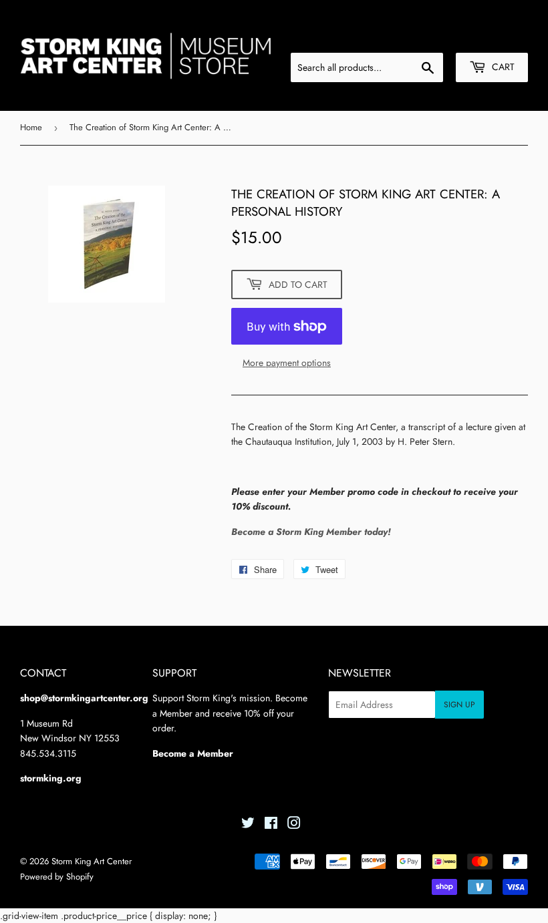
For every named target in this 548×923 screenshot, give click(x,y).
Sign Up (459, 705)
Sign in (426, 36)
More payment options (287, 362)
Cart (502, 66)
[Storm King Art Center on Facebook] (271, 825)
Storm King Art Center (91, 861)
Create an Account (493, 36)
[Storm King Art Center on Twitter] (248, 825)
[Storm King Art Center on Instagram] (294, 825)
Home (31, 127)
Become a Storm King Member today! (311, 531)
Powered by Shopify (57, 876)
